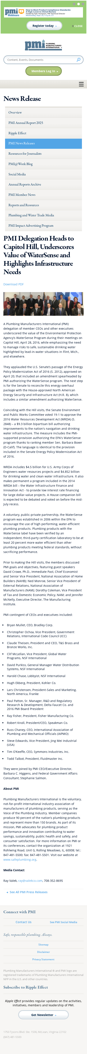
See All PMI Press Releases (28, 892)
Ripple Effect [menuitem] (17, 133)
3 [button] (83, 4)
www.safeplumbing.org (19, 860)
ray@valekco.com (30, 881)
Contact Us (23, 922)
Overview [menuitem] (15, 112)
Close (78, 26)
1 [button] (74, 4)
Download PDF (13, 284)
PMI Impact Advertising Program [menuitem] (30, 225)
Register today (43, 26)
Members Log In (43, 71)
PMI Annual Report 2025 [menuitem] (25, 123)
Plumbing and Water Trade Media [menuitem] (31, 215)
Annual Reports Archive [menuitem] (24, 184)
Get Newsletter (42, 1015)
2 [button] (79, 4)
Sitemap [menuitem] (43, 944)
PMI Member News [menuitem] (21, 194)
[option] (43, 19)
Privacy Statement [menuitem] (43, 959)
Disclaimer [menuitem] (43, 952)
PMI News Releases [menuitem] (21, 143)
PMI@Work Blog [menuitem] (20, 164)
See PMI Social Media (63, 922)
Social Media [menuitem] (17, 174)
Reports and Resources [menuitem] (23, 205)
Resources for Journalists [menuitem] (24, 153)
